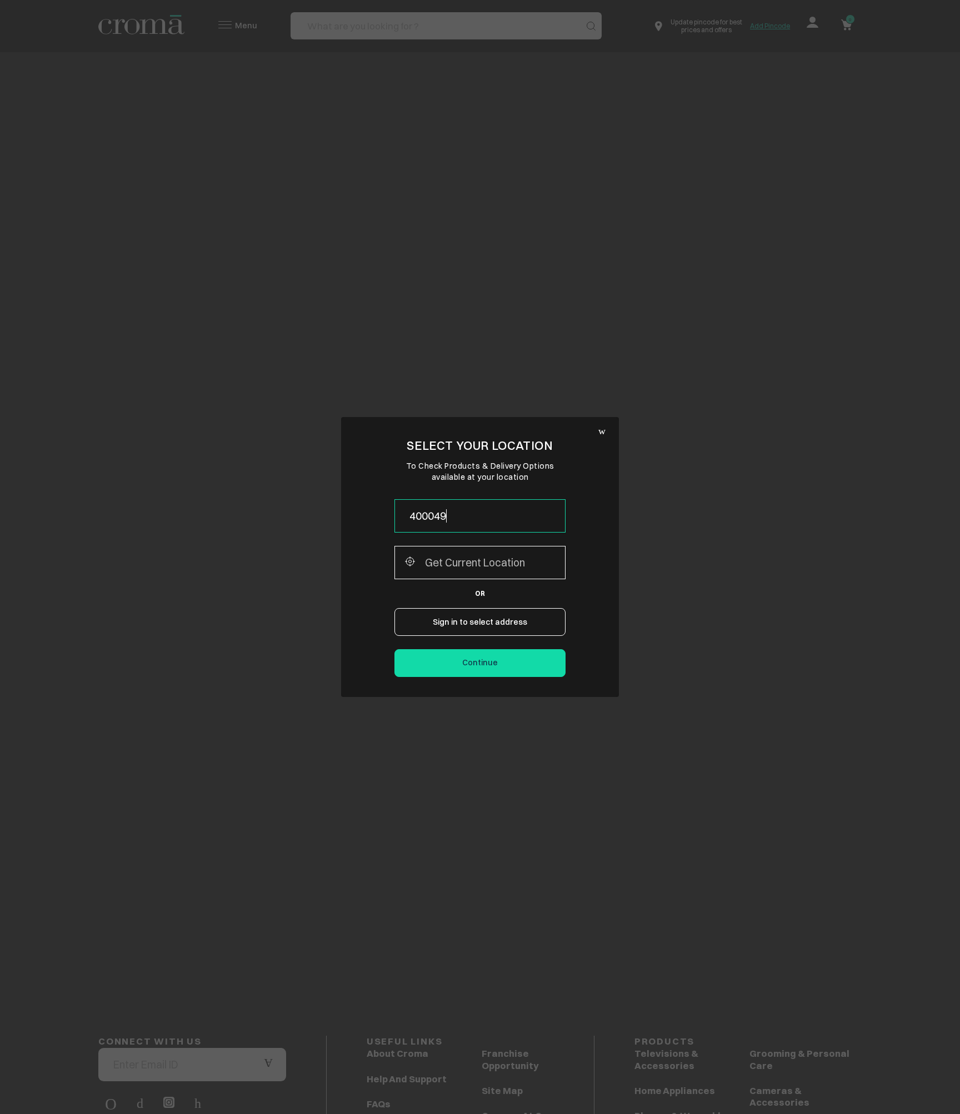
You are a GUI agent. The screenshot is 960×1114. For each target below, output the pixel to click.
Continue (480, 663)
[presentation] (480, 516)
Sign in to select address (480, 622)
